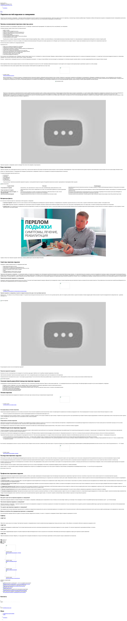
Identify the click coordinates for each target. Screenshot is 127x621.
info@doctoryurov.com (7, 607)
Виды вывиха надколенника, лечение (10, 453)
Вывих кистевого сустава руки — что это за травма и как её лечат (16, 584)
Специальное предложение (8, 613)
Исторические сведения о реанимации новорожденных (14, 592)
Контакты (5, 7)
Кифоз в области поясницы (11, 569)
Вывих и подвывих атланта (11, 561)
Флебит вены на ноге (7, 588)
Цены (4, 614)
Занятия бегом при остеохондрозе (13, 578)
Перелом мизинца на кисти (8, 75)
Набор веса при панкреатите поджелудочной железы (14, 586)
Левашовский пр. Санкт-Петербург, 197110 (11, 601)
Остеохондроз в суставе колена (9, 404)
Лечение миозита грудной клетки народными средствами (15, 590)
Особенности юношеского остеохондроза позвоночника (14, 291)
